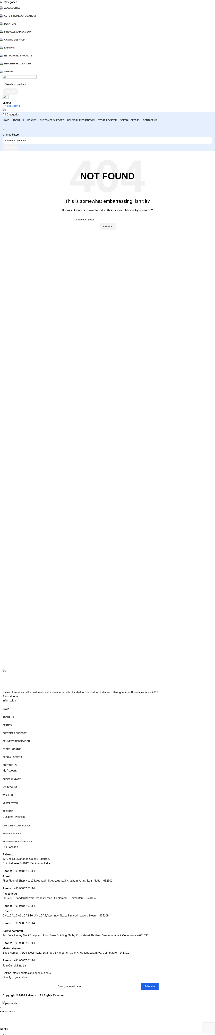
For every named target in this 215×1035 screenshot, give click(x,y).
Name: (4, 1028)
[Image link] (74, 679)
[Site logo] (20, 77)
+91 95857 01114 (24, 871)
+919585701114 (11, 106)
